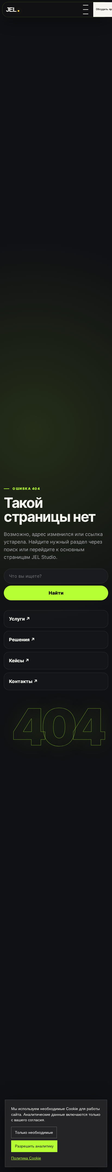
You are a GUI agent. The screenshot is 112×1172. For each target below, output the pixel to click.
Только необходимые (34, 1132)
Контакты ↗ (23, 681)
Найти (56, 593)
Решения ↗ (22, 639)
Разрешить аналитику (34, 1146)
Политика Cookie (26, 1158)
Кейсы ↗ (19, 660)
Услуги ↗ (19, 619)
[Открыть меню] (87, 10)
